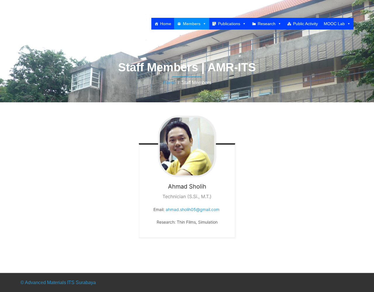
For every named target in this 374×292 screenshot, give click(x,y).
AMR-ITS (44, 12)
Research (267, 23)
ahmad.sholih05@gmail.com (192, 209)
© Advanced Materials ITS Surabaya (58, 282)
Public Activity (305, 23)
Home (165, 23)
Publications (229, 23)
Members (191, 23)
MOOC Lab (334, 23)
